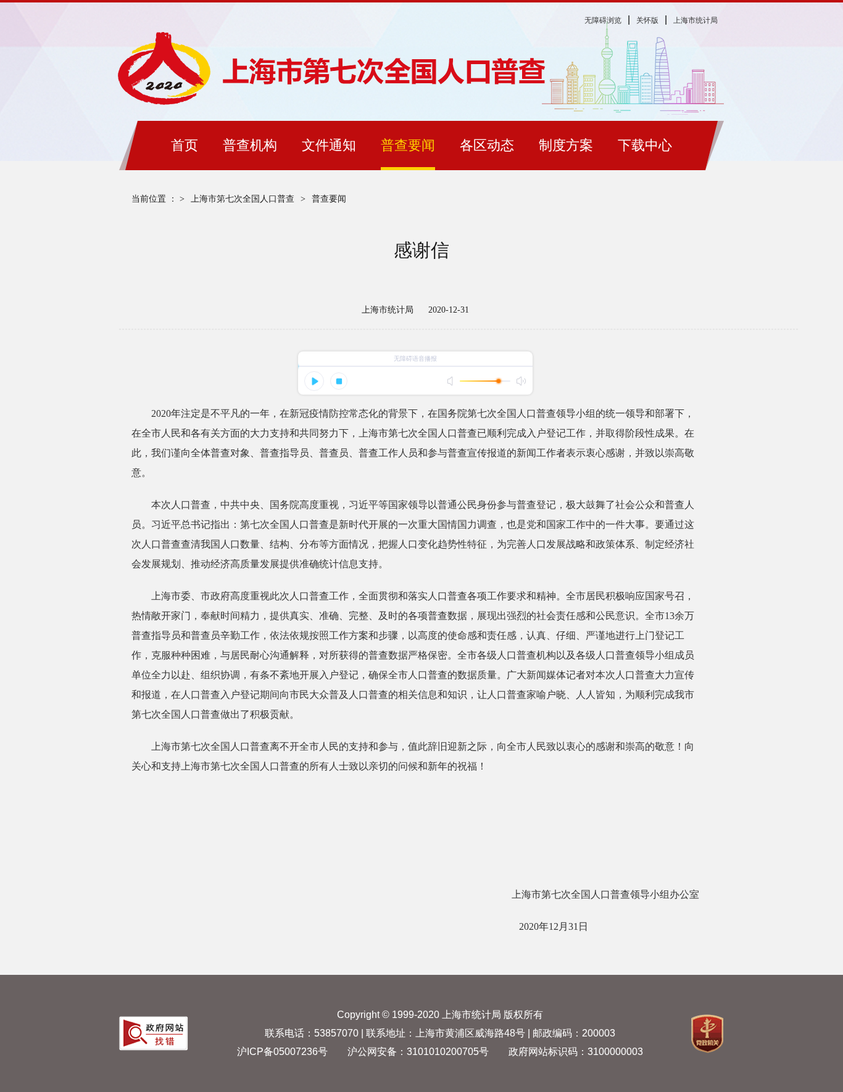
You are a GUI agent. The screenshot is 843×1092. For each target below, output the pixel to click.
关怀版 (647, 20)
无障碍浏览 (602, 20)
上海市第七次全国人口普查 (242, 198)
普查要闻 (329, 198)
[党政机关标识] (153, 1047)
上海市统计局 (695, 20)
